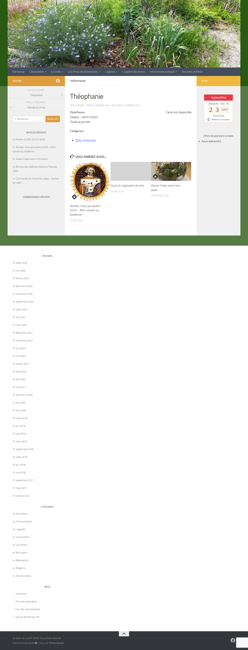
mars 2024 (21, 325)
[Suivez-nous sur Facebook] (58, 81)
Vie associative (23, 575)
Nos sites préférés (192, 71)
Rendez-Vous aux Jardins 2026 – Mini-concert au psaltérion (85, 210)
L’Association (36, 71)
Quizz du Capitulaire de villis (127, 185)
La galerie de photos (133, 71)
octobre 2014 (23, 495)
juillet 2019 (21, 418)
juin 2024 (20, 317)
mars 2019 (21, 441)
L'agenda (20, 529)
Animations (22, 513)
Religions (20, 568)
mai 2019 (20, 433)
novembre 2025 (24, 293)
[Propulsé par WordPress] (36, 643)
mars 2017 (21, 488)
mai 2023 (20, 356)
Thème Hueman (56, 643)
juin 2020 (20, 402)
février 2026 (22, 278)
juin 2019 (20, 425)
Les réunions (22, 537)
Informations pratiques (162, 71)
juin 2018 (20, 464)
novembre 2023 (24, 340)
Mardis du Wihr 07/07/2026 (30, 139)
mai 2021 (20, 387)
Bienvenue (18, 71)
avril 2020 (21, 410)
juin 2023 (20, 348)
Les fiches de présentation (83, 71)
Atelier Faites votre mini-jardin (32, 159)
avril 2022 (21, 379)
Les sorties (21, 544)
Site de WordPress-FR (27, 617)
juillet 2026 (21, 262)
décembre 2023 (24, 332)
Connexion (21, 593)
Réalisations (22, 560)
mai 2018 (20, 472)
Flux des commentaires (28, 609)
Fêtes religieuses (85, 140)
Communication (24, 521)
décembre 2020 (24, 394)
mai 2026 (20, 270)
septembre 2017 (24, 480)
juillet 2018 (21, 457)
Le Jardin (56, 71)
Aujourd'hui (218, 97)
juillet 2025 (21, 309)
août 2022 (21, 371)
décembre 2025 (24, 286)
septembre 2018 (24, 449)
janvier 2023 (22, 363)
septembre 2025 (24, 301)
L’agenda (110, 71)
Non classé (21, 552)
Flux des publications (26, 601)
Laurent (79, 105)
